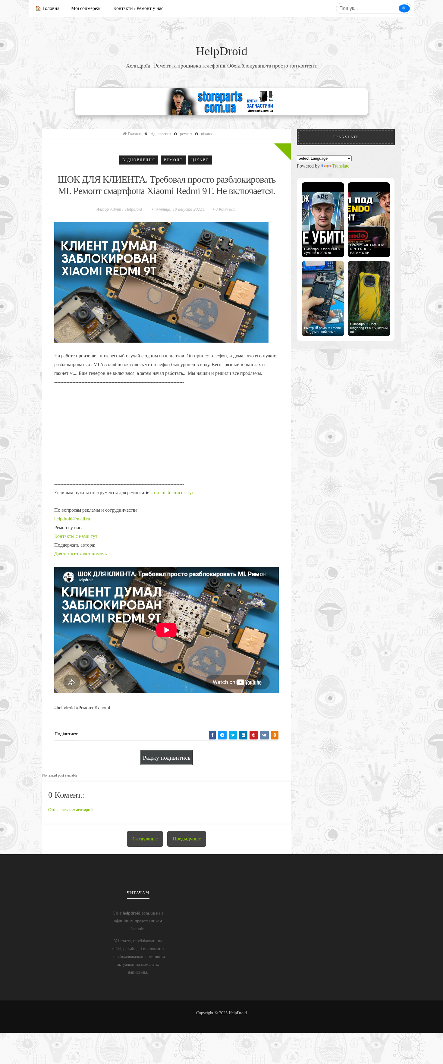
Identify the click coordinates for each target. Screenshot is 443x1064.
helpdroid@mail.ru (72, 518)
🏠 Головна (47, 8)
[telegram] (222, 735)
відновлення (138, 160)
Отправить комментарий (70, 810)
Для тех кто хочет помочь (80, 553)
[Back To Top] (221, 1020)
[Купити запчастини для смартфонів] (221, 101)
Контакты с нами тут (75, 536)
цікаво (200, 160)
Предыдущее (187, 838)
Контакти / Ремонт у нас (138, 8)
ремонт (173, 160)
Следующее (145, 838)
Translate (340, 165)
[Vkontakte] (264, 735)
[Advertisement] (166, 428)
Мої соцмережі (86, 8)
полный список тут (174, 492)
